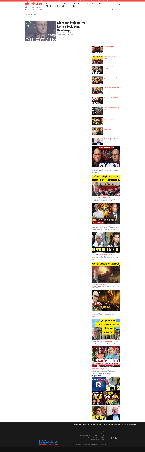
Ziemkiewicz (117, 424)
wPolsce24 (95, 435)
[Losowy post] (115, 9)
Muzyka (68, 6)
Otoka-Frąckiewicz (125, 424)
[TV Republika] (99, 384)
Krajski (87, 424)
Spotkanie (100, 4)
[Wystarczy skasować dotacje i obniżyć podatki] (113, 413)
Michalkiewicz (77, 424)
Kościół (60, 6)
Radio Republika (101, 433)
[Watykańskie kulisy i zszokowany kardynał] (113, 384)
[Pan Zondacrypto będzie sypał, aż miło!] (99, 413)
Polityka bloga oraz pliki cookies (97, 439)
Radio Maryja (101, 431)
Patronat (102, 437)
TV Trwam (93, 431)
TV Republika (91, 433)
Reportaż (91, 4)
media (29, 9)
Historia (52, 6)
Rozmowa (57, 4)
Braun (83, 424)
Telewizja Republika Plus (85, 435)
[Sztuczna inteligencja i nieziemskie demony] (113, 398)
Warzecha (133, 424)
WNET (103, 435)
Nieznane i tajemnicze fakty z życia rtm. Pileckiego (71, 26)
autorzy (35, 9)
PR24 (88, 437)
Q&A (40, 9)
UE (47, 6)
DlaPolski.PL (34, 4)
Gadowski (110, 424)
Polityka (82, 4)
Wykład (109, 4)
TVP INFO (95, 437)
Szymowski (104, 424)
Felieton (73, 4)
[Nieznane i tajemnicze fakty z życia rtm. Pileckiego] (40, 31)
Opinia (49, 4)
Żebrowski (98, 424)
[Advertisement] (106, 33)
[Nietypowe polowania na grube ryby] (99, 398)
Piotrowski (92, 424)
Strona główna (28, 14)
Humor (76, 6)
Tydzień (65, 4)
